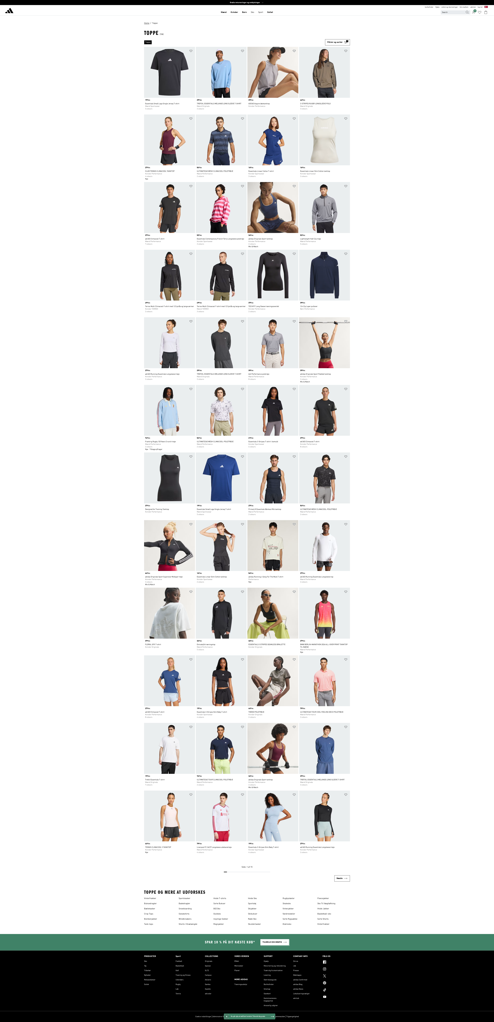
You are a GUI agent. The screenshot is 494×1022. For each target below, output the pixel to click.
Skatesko (287, 904)
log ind (480, 7)
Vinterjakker (288, 909)
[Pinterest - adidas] (336, 983)
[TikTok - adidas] (336, 990)
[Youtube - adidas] (336, 997)
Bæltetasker (149, 909)
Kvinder (234, 12)
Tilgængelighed (292, 1016)
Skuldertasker (254, 924)
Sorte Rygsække (290, 919)
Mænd (224, 12)
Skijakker (252, 909)
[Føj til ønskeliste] (191, 51)
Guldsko (217, 914)
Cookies (230, 1016)
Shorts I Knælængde (188, 924)
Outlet (270, 12)
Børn (244, 12)
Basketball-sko (324, 914)
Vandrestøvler (289, 914)
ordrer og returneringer (450, 7)
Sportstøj (252, 904)
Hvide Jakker (323, 909)
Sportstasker (184, 898)
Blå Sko (216, 909)
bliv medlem (464, 7)
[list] (234, 42)
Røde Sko (252, 919)
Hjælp (437, 7)
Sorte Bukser (219, 904)
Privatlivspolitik (241, 1016)
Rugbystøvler (289, 898)
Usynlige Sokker (220, 919)
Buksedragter (150, 904)
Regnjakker (218, 924)
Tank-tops (148, 924)
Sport (260, 12)
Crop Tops (148, 914)
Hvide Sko (252, 898)
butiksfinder (429, 7)
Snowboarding (185, 909)
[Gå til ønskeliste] (480, 12)
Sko (252, 12)
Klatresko (287, 924)
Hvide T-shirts (219, 898)
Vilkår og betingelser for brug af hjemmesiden (267, 1016)
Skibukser (252, 914)
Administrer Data (219, 1016)
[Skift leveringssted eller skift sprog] (486, 7)
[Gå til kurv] (486, 12)
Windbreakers (185, 919)
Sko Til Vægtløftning (326, 904)
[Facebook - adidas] (336, 962)
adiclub (473, 7)
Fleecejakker (323, 898)
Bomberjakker (150, 919)
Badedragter (184, 904)
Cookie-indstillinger (203, 1016)
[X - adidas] (336, 976)
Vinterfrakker (150, 898)
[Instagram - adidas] (336, 969)
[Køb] (9, 11)
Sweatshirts (184, 914)
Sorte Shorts (323, 919)
